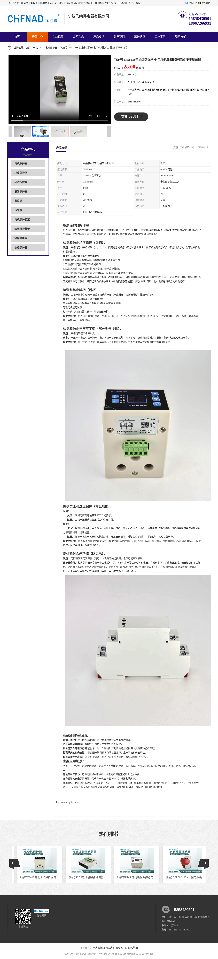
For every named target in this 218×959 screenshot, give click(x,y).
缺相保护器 (20, 247)
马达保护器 (20, 182)
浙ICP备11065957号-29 (100, 954)
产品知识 (98, 36)
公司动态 (78, 36)
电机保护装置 (22, 219)
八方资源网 (99, 947)
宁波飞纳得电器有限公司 (125, 954)
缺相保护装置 (22, 229)
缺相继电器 (20, 238)
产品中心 (37, 36)
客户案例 (160, 36)
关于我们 (119, 36)
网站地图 (133, 947)
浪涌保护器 (20, 191)
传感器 (18, 210)
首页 (17, 36)
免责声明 (110, 947)
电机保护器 (51, 47)
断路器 (18, 200)
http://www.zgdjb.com (67, 802)
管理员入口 (122, 947)
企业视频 (57, 36)
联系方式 (180, 36)
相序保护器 (20, 172)
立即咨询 (128, 116)
